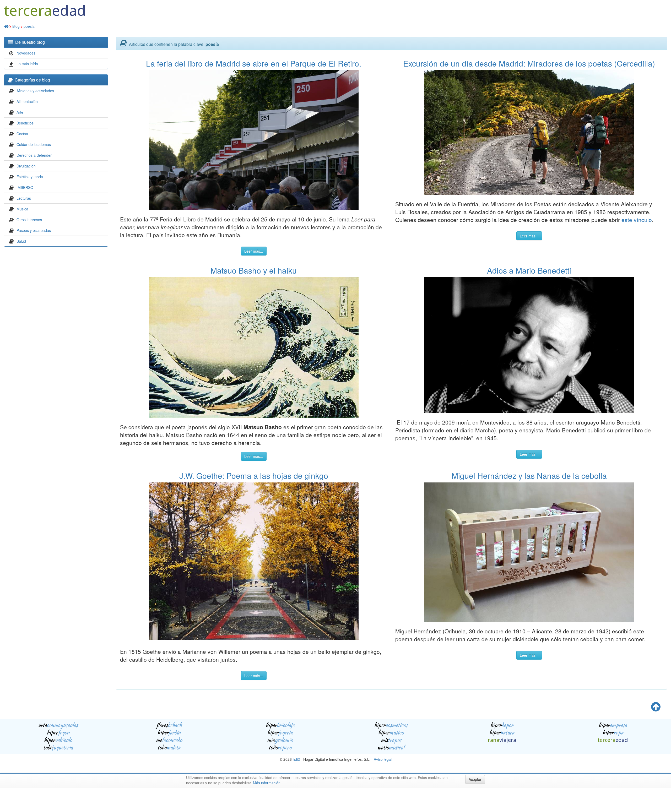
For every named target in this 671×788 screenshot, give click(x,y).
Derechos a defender (34, 155)
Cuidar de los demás (34, 144)
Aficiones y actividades (35, 90)
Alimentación (27, 101)
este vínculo (636, 220)
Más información (266, 782)
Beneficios (25, 123)
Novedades (26, 53)
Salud (21, 241)
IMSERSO (25, 187)
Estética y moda (30, 176)
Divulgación (26, 166)
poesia (29, 26)
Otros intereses (29, 219)
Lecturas (24, 198)
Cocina (22, 133)
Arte (20, 112)
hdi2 (296, 759)
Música (22, 208)
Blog (16, 26)
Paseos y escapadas (34, 230)
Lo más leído (27, 63)
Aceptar (475, 779)
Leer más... (253, 251)
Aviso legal (383, 759)
